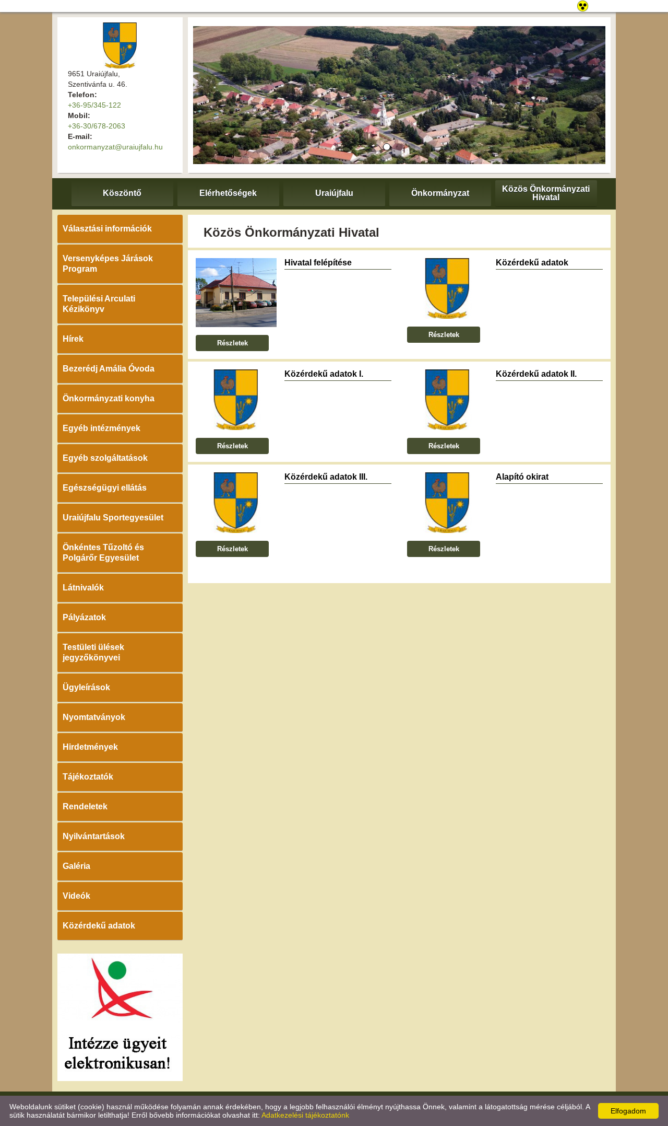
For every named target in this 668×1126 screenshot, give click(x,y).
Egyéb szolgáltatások (105, 458)
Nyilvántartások (94, 836)
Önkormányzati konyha (108, 398)
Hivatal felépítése (318, 262)
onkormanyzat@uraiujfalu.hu (115, 147)
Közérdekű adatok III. (325, 476)
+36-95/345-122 (94, 105)
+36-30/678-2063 (96, 126)
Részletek (232, 343)
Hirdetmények (90, 746)
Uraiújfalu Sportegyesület (113, 517)
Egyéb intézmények (101, 428)
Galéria (76, 866)
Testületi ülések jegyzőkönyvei (93, 652)
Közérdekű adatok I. (323, 373)
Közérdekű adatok (99, 925)
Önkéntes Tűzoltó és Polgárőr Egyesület (103, 552)
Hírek (73, 338)
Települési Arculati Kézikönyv (99, 304)
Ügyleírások (86, 687)
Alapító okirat (522, 476)
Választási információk (107, 228)
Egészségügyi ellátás (105, 487)
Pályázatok (84, 617)
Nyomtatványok (94, 717)
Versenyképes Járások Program (108, 263)
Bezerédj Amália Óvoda (108, 368)
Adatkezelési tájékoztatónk (305, 1115)
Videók (76, 895)
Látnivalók (83, 587)
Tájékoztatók (88, 776)
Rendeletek (85, 806)
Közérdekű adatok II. (536, 373)
